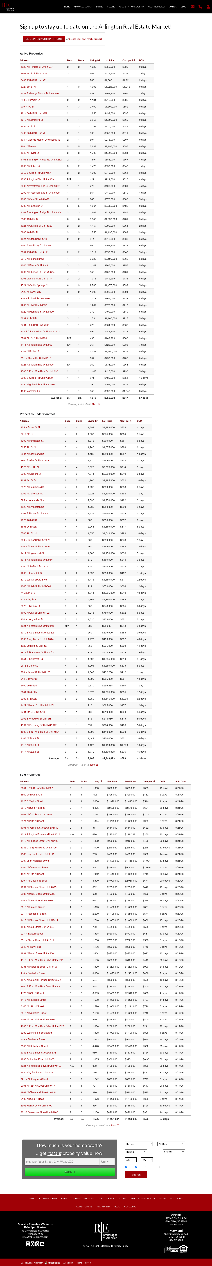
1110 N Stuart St (30, 745)
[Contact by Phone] (200, 6)
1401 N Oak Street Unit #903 (36, 814)
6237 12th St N (29, 318)
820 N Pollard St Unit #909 (35, 298)
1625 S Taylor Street (32, 801)
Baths (144, 1156)
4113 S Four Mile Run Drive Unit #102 (42, 960)
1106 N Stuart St (30, 738)
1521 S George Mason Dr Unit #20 (40, 93)
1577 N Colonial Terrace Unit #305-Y (41, 980)
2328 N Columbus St (32, 487)
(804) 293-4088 (35, 1233)
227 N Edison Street (32, 933)
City (159, 1140)
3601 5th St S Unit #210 (34, 73)
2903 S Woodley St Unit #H (36, 718)
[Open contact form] (192, 6)
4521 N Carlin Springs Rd (35, 285)
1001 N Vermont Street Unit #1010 (39, 827)
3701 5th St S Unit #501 (34, 712)
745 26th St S (28, 592)
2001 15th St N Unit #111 (34, 252)
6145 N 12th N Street (32, 1006)
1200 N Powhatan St (32, 440)
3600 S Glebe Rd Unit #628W (37, 377)
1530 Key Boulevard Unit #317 (37, 1072)
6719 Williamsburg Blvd (34, 579)
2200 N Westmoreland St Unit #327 (40, 186)
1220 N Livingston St (32, 507)
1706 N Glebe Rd (30, 166)
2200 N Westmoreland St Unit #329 (40, 192)
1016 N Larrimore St (32, 119)
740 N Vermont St (30, 100)
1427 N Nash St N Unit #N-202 (38, 705)
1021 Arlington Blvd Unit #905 (37, 364)
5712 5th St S (28, 434)
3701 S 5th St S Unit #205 (35, 325)
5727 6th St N (28, 86)
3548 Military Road (31, 946)
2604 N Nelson (29, 146)
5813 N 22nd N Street (33, 807)
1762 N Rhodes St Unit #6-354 (37, 272)
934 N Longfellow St (32, 619)
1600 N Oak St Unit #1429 (35, 199)
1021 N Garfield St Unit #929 (36, 225)
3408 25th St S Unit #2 (33, 133)
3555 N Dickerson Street (34, 1046)
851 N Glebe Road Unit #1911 (37, 940)
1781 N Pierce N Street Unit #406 (39, 966)
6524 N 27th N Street (32, 821)
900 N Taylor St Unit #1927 (35, 546)
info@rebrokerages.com (35, 1236)
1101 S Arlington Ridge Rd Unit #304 (41, 212)
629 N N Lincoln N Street (34, 880)
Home (129, 1167)
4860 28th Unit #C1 (31, 794)
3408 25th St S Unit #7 (33, 80)
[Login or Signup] (208, 6)
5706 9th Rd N (29, 533)
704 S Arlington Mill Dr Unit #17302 (40, 331)
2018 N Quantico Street (33, 1013)
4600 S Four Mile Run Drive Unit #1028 (42, 1026)
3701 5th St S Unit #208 (34, 338)
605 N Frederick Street (33, 1039)
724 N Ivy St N (28, 599)
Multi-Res (151, 1167)
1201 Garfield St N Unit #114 (36, 278)
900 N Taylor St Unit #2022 (35, 540)
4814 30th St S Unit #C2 (34, 113)
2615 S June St (29, 665)
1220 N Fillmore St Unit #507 (37, 67)
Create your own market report (85, 38)
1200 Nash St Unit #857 (34, 305)
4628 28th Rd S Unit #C (34, 645)
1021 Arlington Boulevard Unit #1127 (41, 1065)
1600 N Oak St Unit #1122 (35, 612)
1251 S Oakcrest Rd (32, 659)
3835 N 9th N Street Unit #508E (38, 894)
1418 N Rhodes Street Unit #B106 (39, 841)
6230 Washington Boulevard (36, 1032)
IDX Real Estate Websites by (32, 1262)
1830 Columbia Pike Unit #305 (37, 1059)
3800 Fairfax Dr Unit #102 (35, 460)
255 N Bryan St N (30, 427)
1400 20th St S (29, 685)
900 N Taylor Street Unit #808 (37, 900)
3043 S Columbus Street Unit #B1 (39, 1052)
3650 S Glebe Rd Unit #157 (36, 172)
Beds (127, 1156)
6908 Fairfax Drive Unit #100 (36, 1105)
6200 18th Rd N (29, 232)
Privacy (88, 1262)
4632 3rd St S (28, 480)
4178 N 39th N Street (32, 993)
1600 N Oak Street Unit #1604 (37, 927)
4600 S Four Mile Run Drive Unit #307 (42, 986)
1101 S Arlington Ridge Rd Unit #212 (41, 159)
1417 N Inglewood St (32, 553)
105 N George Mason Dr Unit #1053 (40, 139)
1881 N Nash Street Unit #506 (37, 953)
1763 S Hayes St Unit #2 (34, 513)
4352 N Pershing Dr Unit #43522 (39, 725)
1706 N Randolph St (32, 206)
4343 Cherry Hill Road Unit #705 (39, 847)
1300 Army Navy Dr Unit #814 (37, 639)
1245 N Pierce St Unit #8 (34, 265)
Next (95, 404)
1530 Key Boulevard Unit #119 (37, 854)
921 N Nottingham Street (34, 1079)
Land (162, 1167)
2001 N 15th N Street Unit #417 (38, 1085)
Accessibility (68, 1262)
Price (127, 1148)
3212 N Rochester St (32, 259)
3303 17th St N (29, 698)
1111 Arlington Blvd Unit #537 (37, 344)
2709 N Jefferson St (32, 493)
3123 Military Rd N (31, 292)
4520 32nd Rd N (30, 467)
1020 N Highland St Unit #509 (37, 311)
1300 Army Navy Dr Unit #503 (37, 245)
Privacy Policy (120, 1245)
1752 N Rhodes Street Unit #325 (38, 887)
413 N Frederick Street (33, 973)
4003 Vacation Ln (30, 391)
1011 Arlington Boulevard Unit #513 (40, 834)
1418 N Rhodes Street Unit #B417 (39, 920)
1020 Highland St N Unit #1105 (38, 384)
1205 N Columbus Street (34, 867)
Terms (79, 1262)
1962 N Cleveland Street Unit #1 (38, 1092)
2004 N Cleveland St (32, 454)
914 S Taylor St (29, 679)
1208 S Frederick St (31, 573)
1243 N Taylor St (30, 153)
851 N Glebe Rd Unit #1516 (36, 358)
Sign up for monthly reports (44, 38)
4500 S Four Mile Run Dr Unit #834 (40, 732)
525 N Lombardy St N (32, 500)
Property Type (131, 1164)
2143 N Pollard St (30, 351)
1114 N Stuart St (30, 751)
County (128, 1140)
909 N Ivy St (27, 106)
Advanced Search (159, 1172)
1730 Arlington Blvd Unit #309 (37, 179)
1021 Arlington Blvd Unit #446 (37, 626)
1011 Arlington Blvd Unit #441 (37, 559)
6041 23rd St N (29, 692)
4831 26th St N (29, 526)
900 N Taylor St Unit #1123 (35, 672)
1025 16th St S (29, 520)
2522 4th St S (28, 126)
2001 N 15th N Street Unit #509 (38, 1019)
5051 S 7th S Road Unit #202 (37, 788)
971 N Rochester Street (33, 913)
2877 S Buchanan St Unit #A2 (37, 652)
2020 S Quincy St (30, 606)
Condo (139, 1167)
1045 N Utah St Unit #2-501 (36, 586)
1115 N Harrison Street (33, 999)
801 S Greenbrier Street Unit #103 (39, 1112)
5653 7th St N (28, 447)
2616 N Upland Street (33, 907)
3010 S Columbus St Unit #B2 (37, 632)
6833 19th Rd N (29, 219)
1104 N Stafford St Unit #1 (35, 566)
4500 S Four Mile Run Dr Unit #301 (40, 371)
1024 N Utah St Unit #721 (35, 239)
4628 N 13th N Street (32, 874)
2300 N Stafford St (31, 473)
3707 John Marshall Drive (35, 860)
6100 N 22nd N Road (32, 1099)
